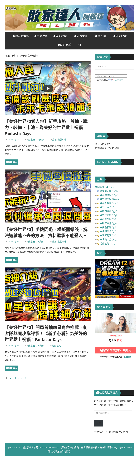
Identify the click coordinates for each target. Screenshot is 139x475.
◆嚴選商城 (64, 45)
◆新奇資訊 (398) (108, 223)
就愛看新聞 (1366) (109, 191)
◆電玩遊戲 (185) (108, 215)
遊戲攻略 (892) (107, 243)
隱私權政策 (54, 451)
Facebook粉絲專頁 (108, 162)
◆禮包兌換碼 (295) (109, 199)
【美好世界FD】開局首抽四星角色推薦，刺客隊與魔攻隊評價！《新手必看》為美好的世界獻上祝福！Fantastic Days (46, 333)
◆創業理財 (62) (108, 219)
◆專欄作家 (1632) (109, 195)
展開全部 (99, 187)
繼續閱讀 (10, 162)
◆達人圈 (100, 36)
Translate (118, 80)
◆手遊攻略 (41, 36)
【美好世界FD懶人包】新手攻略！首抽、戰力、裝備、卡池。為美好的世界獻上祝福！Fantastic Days (46, 127)
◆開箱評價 (60, 36)
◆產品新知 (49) (108, 227)
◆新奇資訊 (81, 36)
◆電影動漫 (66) (108, 235)
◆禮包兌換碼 (20, 36)
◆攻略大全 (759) (108, 239)
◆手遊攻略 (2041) (109, 203)
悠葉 (54, 139)
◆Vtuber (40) (107, 207)
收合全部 (110, 187)
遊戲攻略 (62, 139)
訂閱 (99, 423)
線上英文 (99, 314)
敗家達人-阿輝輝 (36, 139)
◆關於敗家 (120, 36)
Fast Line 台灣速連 (82, 451)
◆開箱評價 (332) (108, 211)
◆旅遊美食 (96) (108, 231)
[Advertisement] (115, 104)
